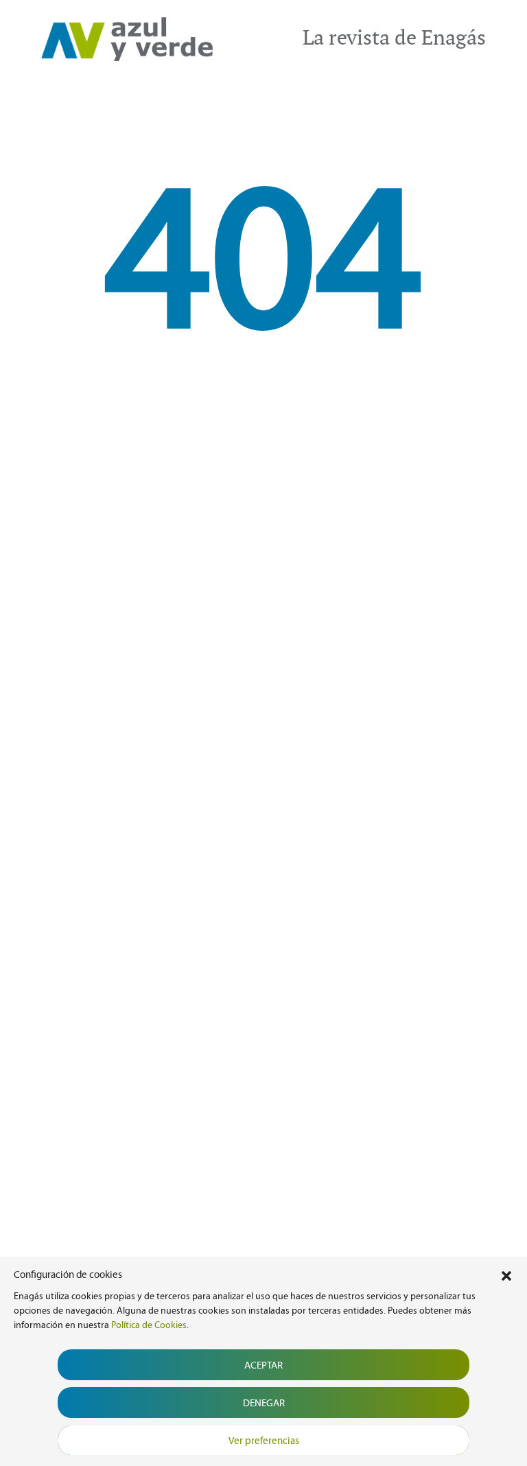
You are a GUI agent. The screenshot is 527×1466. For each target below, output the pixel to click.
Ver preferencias (264, 1440)
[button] (506, 1274)
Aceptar (263, 1365)
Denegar (264, 1403)
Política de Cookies (149, 1325)
